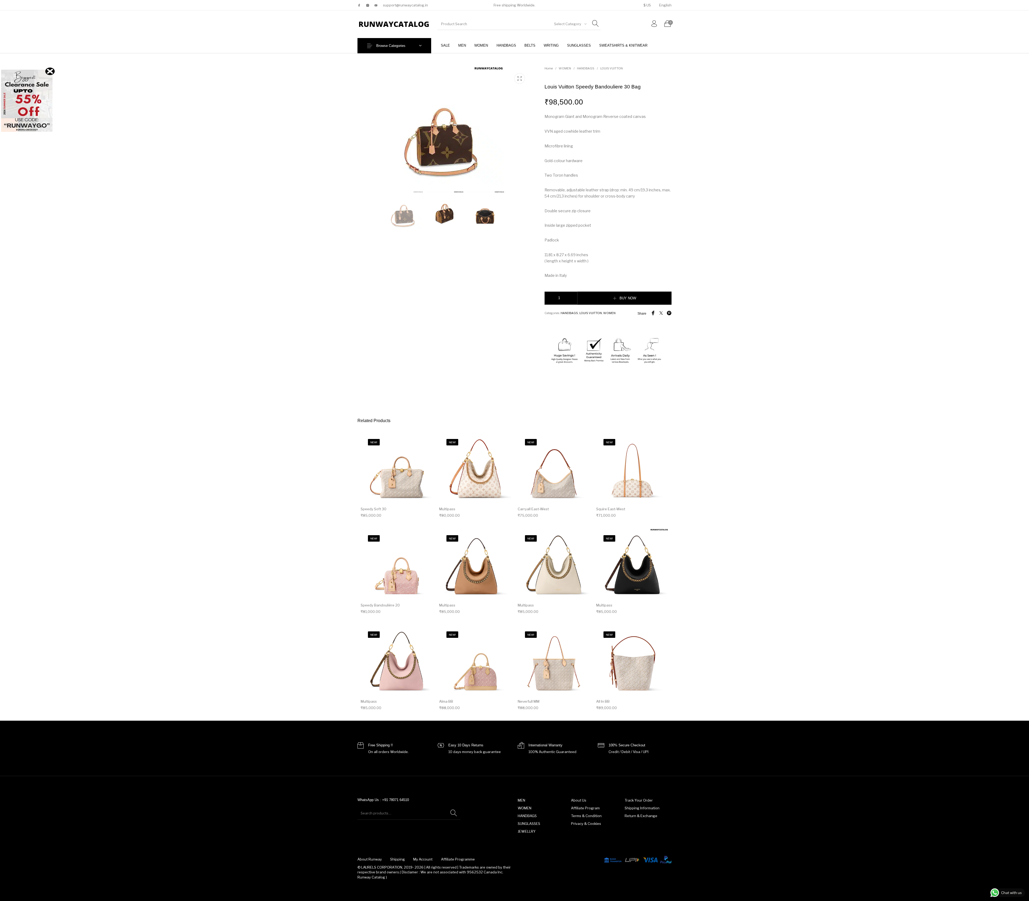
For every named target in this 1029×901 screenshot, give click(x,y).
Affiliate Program (585, 808)
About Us (578, 800)
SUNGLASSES (529, 823)
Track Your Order (639, 800)
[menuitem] (647, 5)
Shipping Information (642, 808)
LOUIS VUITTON (611, 68)
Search (453, 813)
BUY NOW (628, 298)
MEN (521, 800)
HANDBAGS (585, 68)
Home (549, 68)
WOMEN (565, 68)
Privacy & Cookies (586, 823)
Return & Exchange (641, 816)
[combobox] (570, 24)
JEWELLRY (527, 831)
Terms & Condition (586, 816)
